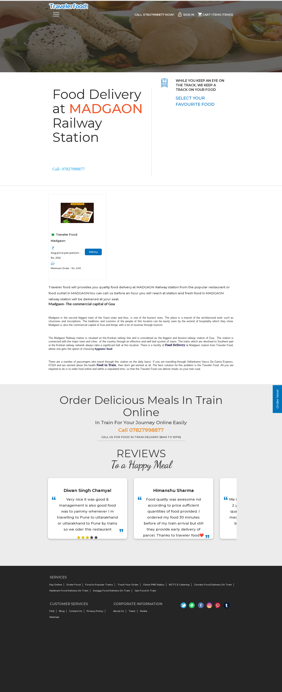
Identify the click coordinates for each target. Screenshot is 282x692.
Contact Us (75, 611)
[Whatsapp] (192, 606)
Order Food (73, 584)
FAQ (52, 611)
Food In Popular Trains (99, 584)
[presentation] (136, 549)
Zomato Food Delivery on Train (213, 584)
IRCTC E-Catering (179, 584)
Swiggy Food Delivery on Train (111, 590)
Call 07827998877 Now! (154, 15)
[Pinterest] (218, 606)
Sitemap (54, 617)
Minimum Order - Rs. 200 (66, 268)
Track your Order (128, 584)
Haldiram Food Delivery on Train (68, 590)
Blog (62, 611)
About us (118, 611)
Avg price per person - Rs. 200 (66, 255)
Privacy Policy (95, 611)
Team (132, 611)
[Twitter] (184, 606)
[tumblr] (226, 606)
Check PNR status (153, 584)
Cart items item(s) (215, 14)
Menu (93, 252)
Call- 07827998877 (68, 169)
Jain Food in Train (145, 590)
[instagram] (209, 606)
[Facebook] (201, 606)
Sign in (185, 14)
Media (143, 611)
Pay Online (55, 584)
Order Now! (277, 399)
